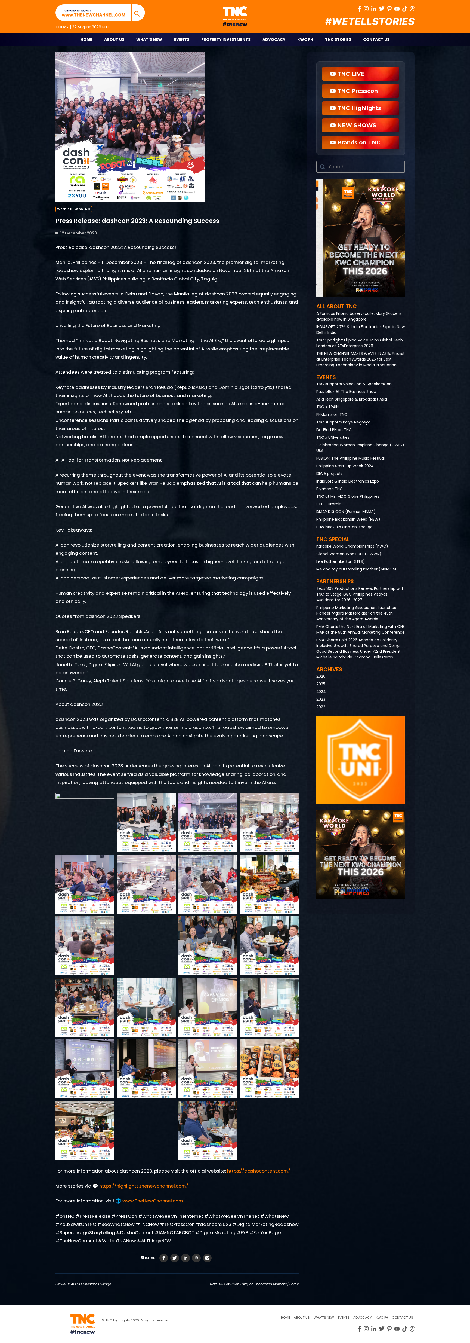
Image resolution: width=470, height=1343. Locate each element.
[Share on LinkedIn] (185, 1258)
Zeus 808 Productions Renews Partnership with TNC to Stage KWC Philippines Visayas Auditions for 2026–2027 (360, 594)
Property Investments (226, 39)
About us (302, 1317)
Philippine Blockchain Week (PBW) (348, 519)
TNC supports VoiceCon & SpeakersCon (354, 384)
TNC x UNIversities (333, 437)
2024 (321, 691)
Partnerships (335, 581)
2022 (320, 707)
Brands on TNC (358, 142)
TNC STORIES (338, 39)
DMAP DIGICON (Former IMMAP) (346, 511)
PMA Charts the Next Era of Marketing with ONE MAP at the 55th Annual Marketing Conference (360, 629)
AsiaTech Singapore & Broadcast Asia (351, 399)
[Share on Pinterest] (196, 1258)
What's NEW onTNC (73, 209)
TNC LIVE (350, 74)
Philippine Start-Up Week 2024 (345, 466)
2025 (320, 684)
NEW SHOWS (356, 125)
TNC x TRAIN (327, 407)
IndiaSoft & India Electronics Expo (347, 481)
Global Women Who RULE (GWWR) (348, 554)
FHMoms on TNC (331, 414)
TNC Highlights (358, 108)
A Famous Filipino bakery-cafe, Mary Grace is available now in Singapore (358, 316)
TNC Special (333, 539)
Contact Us (376, 39)
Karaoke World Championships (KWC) (352, 546)
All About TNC (336, 306)
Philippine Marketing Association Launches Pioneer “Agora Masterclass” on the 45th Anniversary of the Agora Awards (356, 613)
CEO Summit (328, 504)
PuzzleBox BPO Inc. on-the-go (344, 527)
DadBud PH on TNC (334, 429)
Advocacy (273, 39)
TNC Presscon (357, 91)
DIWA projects (329, 473)
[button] (360, 238)
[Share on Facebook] (163, 1258)
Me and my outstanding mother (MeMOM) (357, 569)
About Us (114, 39)
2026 (321, 676)
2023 (320, 699)
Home (86, 39)
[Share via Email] (207, 1258)
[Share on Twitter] (174, 1258)
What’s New (149, 39)
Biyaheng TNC (329, 489)
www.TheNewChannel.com (152, 1201)
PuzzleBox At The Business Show (346, 391)
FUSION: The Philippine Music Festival (350, 458)
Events (181, 39)
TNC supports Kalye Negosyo (343, 422)
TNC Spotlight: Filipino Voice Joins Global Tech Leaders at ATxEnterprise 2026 (359, 343)
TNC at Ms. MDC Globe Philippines (347, 496)
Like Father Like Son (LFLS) (340, 561)
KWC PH (305, 39)
